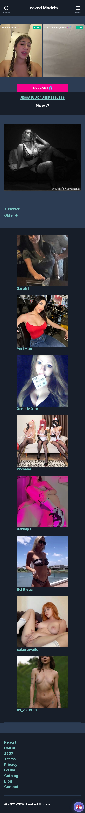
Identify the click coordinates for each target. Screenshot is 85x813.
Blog (8, 781)
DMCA (9, 748)
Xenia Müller (27, 409)
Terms (10, 759)
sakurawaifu (27, 649)
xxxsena (24, 469)
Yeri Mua (24, 349)
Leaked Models (42, 8)
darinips (24, 529)
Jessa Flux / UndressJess (42, 97)
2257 (8, 753)
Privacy (11, 764)
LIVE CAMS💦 (42, 88)
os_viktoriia (27, 710)
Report (10, 742)
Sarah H (24, 288)
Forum (9, 770)
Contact (11, 787)
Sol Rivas (25, 589)
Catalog (11, 775)
